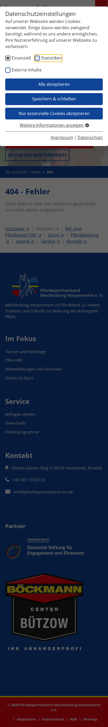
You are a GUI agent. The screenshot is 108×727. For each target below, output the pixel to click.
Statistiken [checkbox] (51, 58)
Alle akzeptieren (54, 84)
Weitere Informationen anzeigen (52, 125)
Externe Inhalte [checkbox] (27, 70)
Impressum (62, 137)
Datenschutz (90, 137)
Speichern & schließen (54, 99)
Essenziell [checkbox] (21, 58)
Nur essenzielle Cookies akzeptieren (54, 113)
